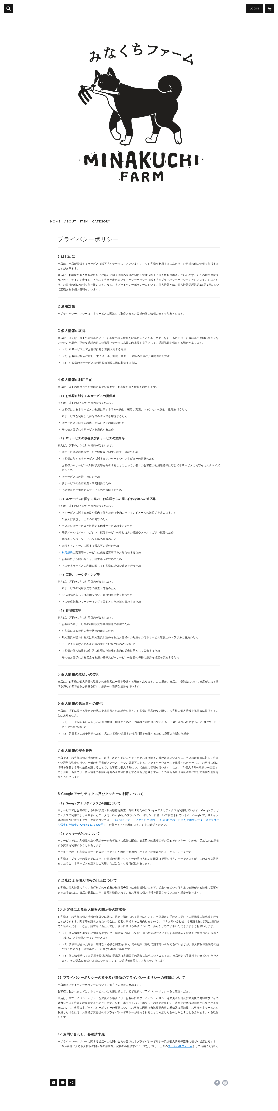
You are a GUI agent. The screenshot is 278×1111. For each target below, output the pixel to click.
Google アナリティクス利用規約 (135, 819)
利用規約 (67, 552)
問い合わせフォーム (180, 1046)
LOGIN (254, 8)
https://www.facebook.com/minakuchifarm (217, 1083)
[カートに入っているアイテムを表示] (269, 8)
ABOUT (70, 221)
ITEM (84, 221)
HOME (55, 221)
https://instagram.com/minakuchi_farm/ (225, 1083)
